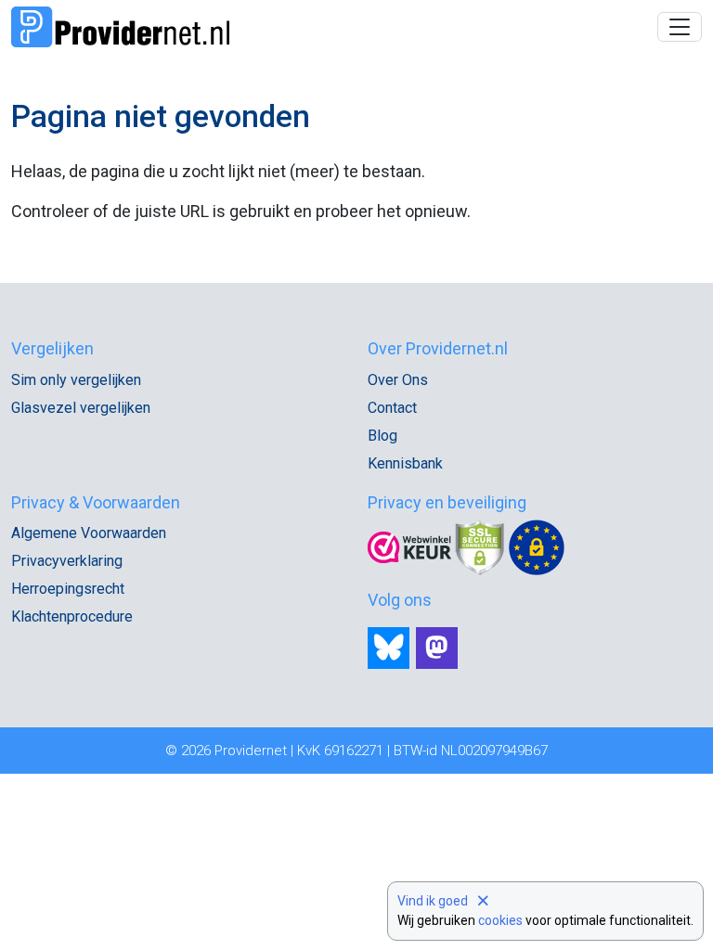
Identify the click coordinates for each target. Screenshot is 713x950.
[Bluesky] (388, 648)
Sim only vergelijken (76, 380)
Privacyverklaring (67, 561)
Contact (392, 408)
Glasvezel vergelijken (80, 408)
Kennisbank (405, 463)
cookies (500, 920)
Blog (382, 435)
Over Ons (398, 380)
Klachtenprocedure (72, 616)
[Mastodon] (437, 648)
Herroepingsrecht (67, 588)
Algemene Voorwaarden (88, 533)
